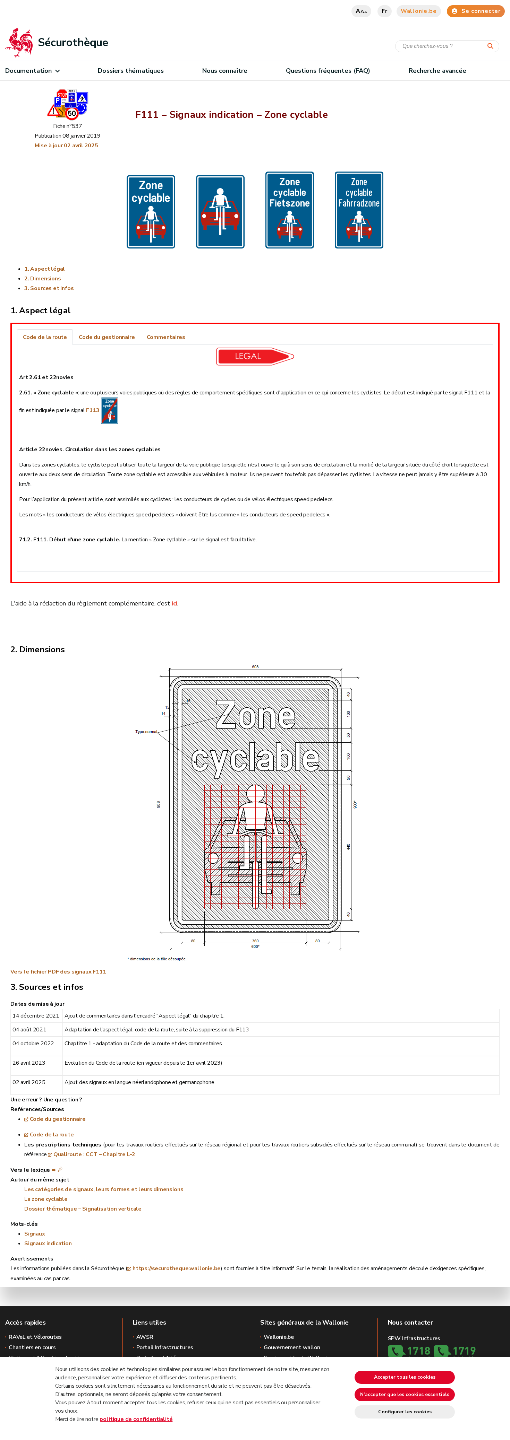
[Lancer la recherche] (492, 46)
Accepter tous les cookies (404, 1377)
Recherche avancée (438, 71)
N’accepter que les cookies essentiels (404, 1394)
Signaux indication (48, 1243)
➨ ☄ (57, 1170)
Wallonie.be (419, 11)
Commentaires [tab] (166, 337)
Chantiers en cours (32, 1347)
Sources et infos (52, 288)
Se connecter (481, 11)
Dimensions (45, 278)
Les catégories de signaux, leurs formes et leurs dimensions (103, 1189)
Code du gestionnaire (58, 1119)
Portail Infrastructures (164, 1347)
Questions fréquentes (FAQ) (328, 71)
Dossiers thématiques (131, 71)
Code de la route (52, 1134)
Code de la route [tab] (45, 337)
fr (385, 11)
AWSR (144, 1337)
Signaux (34, 1234)
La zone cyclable (46, 1199)
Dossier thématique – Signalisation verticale (83, 1209)
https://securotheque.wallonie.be (177, 1268)
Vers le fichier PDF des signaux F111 (58, 972)
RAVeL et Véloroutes (35, 1337)
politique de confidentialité (136, 1419)
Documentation (28, 71)
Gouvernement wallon (292, 1347)
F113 (92, 410)
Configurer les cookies (405, 1411)
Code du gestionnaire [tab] (107, 337)
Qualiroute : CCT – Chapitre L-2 (94, 1154)
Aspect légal (47, 269)
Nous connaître (224, 71)
